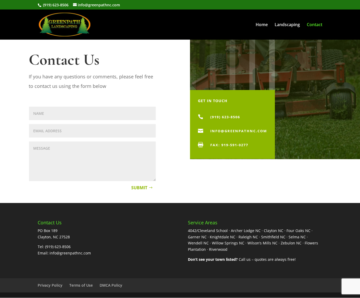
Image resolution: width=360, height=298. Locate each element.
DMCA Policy (111, 285)
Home (262, 25)
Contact (314, 25)
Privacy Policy (50, 285)
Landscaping (287, 25)
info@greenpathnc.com (238, 131)
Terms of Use (81, 285)
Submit (139, 188)
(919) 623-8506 (55, 4)
